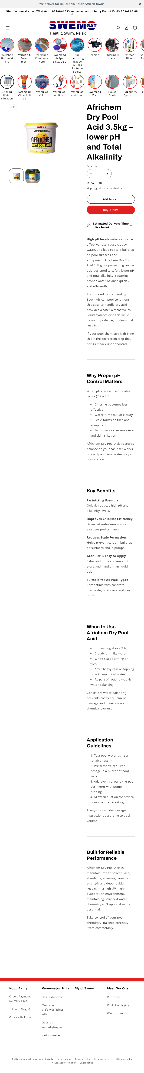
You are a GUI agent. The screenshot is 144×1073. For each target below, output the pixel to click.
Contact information (65, 1062)
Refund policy (64, 1059)
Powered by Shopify (42, 1059)
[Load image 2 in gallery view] (32, 176)
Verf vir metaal (51, 1035)
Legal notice (86, 1062)
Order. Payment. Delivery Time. (20, 999)
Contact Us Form (20, 1017)
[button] (8, 28)
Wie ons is (113, 997)
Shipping (92, 188)
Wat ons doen (116, 1013)
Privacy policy (82, 1059)
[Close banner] (140, 4)
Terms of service (103, 1059)
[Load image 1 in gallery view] (16, 176)
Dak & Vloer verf (52, 997)
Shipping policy (124, 1059)
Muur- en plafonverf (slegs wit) (53, 1009)
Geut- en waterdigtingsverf (53, 1025)
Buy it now (111, 210)
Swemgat (26, 1059)
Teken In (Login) (19, 1009)
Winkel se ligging (118, 1005)
